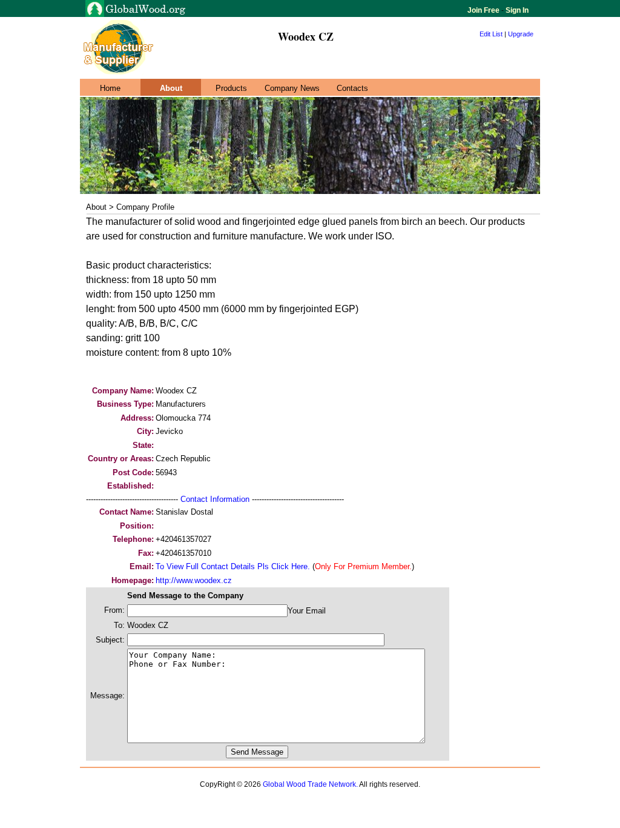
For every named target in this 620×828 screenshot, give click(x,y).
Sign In (516, 10)
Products (231, 88)
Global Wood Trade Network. (310, 784)
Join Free (484, 10)
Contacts (352, 88)
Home (110, 88)
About (171, 88)
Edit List (491, 34)
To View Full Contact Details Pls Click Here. (233, 566)
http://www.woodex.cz (194, 580)
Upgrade (520, 34)
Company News (292, 88)
